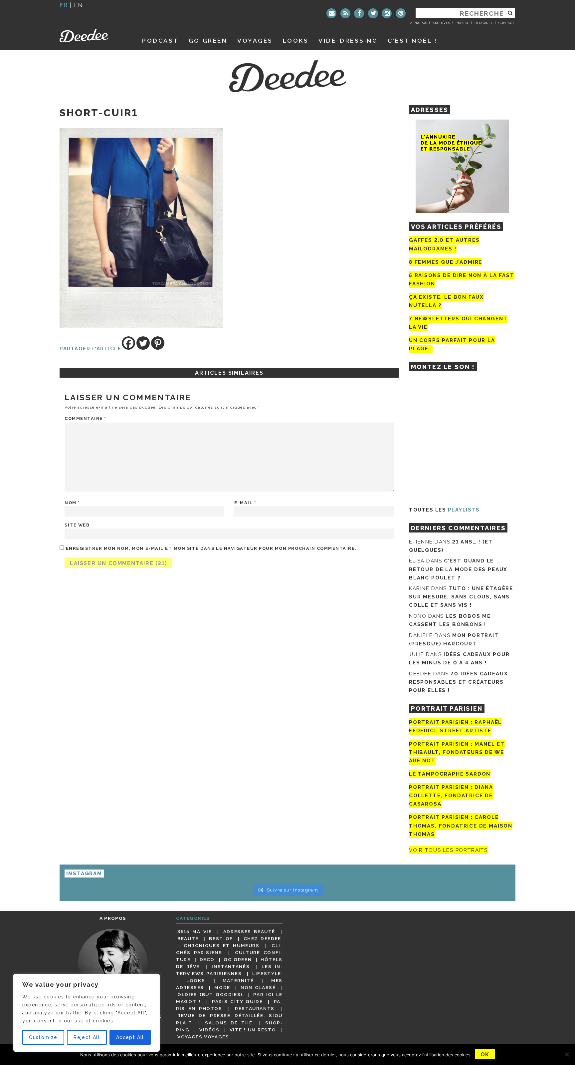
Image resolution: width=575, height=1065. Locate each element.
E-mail (245, 502)
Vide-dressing (348, 40)
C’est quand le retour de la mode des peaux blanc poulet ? (458, 569)
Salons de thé (228, 1022)
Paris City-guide (237, 1001)
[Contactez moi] (331, 13)
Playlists (464, 510)
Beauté (188, 938)
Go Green (238, 959)
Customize (43, 1037)
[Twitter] (373, 13)
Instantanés (231, 966)
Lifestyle (266, 973)
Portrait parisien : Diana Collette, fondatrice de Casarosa (451, 795)
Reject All (87, 1037)
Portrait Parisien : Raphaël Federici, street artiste (455, 726)
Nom (72, 502)
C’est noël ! (412, 40)
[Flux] (345, 13)
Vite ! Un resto (253, 1029)
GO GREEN (208, 40)
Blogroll (484, 23)
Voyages (255, 40)
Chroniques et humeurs (222, 945)
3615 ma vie (194, 931)
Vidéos (209, 1029)
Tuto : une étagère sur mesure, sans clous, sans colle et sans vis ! (461, 596)
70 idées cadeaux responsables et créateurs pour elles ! (458, 682)
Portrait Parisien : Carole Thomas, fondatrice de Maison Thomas (460, 826)
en (78, 4)
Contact (506, 23)
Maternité (238, 980)
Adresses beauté (249, 931)
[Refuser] (566, 1054)
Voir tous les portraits (448, 850)
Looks (296, 40)
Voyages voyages (203, 1036)
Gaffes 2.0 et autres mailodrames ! (444, 244)
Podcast (160, 40)
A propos (418, 23)
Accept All (130, 1037)
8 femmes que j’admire (445, 262)
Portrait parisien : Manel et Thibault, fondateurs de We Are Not (457, 752)
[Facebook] (359, 13)
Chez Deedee (262, 938)
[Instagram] (387, 13)
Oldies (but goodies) (210, 994)
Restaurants (255, 1008)
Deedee (93, 35)
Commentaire (85, 418)
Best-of (221, 938)
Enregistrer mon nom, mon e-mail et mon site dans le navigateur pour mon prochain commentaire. (211, 548)
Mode (222, 987)
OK (484, 1054)
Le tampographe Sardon (449, 774)
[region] (86, 1013)
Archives (441, 23)
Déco (207, 959)
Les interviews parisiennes (229, 970)
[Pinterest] (401, 13)
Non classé (258, 987)
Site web (77, 525)
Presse (462, 23)
